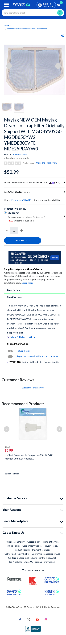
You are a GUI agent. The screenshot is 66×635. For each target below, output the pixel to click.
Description (13, 290)
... (13, 25)
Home (6, 25)
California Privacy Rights (16, 553)
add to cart (22, 240)
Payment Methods (41, 549)
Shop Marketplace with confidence (23, 269)
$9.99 (7, 446)
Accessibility (33, 541)
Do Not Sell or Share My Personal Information (32, 561)
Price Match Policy (15, 541)
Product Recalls (22, 549)
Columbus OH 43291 (22, 200)
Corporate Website (32, 545)
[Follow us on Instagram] (46, 619)
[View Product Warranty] (10, 350)
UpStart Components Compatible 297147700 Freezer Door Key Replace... (29, 457)
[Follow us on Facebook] (20, 619)
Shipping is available (21, 220)
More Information (18, 343)
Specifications (14, 297)
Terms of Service (50, 541)
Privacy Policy (51, 545)
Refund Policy (13, 545)
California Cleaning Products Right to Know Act (32, 557)
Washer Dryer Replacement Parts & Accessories (27, 28)
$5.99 (9, 450)
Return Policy (23, 350)
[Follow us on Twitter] (28, 619)
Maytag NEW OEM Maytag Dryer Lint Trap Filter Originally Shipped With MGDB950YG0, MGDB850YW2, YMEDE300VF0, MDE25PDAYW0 (34, 134)
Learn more (27, 282)
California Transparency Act (46, 553)
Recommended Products (23, 403)
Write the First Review (46, 163)
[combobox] (33, 12)
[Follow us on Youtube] (37, 619)
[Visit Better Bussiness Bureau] (33, 628)
